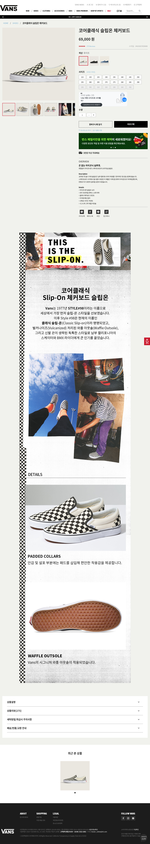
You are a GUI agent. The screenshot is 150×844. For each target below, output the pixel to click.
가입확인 (136, 830)
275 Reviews (91, 46)
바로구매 (130, 124)
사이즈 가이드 (90, 72)
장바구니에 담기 (95, 124)
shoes (15, 23)
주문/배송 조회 (40, 820)
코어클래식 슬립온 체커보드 (34, 23)
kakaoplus (133, 818)
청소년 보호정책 (57, 823)
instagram (128, 818)
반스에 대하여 (24, 817)
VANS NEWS (79, 4)
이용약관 (55, 817)
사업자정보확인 (93, 830)
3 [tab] (115, 147)
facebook (123, 818)
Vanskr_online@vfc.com (99, 832)
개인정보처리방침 (58, 820)
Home (5, 23)
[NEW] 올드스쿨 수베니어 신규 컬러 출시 (75, 17)
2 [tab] (113, 147)
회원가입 (39, 817)
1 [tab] (111, 147)
